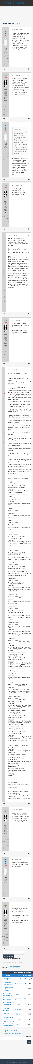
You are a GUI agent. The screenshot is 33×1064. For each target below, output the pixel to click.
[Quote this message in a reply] (28, 69)
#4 (28, 185)
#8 (28, 809)
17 (25, 979)
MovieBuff (18, 983)
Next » (17, 967)
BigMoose (18, 1014)
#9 (28, 859)
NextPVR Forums (15, 3)
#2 (28, 75)
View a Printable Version (14, 1031)
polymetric (18, 999)
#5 (28, 235)
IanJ (18, 1019)
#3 (28, 125)
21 (25, 999)
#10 (28, 905)
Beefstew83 (18, 1009)
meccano (18, 989)
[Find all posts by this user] (4, 69)
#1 (28, 29)
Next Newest (16, 958)
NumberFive (18, 979)
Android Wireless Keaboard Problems (8, 988)
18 (25, 983)
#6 (28, 320)
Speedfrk (18, 994)
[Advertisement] (16, 12)
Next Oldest (7, 958)
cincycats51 (5, 32)
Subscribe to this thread (14, 1033)
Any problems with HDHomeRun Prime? (8, 1004)
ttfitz (18, 1004)
